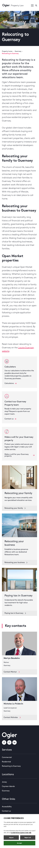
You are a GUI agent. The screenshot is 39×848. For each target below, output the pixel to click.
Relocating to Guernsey (11, 766)
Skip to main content (13, 2)
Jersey (4, 782)
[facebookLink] (4, 742)
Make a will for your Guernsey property (17, 455)
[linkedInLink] (14, 742)
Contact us (9, 419)
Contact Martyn (10, 672)
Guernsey (18, 51)
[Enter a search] (36, 5)
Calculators (9, 383)
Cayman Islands (8, 786)
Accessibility (7, 807)
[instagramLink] (9, 742)
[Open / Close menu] (32, 5)
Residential (6, 762)
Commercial (7, 757)
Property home (7, 51)
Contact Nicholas (11, 717)
